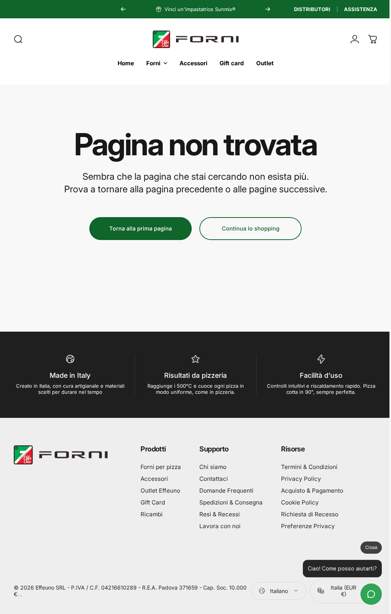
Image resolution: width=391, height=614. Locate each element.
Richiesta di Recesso (309, 514)
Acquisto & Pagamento (312, 490)
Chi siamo (212, 467)
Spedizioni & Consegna (231, 502)
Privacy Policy (301, 478)
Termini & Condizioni (309, 467)
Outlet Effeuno (160, 490)
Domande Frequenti (226, 490)
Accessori (154, 478)
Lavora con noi (220, 526)
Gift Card (153, 502)
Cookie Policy (300, 502)
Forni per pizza (161, 467)
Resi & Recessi (219, 514)
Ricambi (152, 514)
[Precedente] (123, 9)
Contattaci (213, 478)
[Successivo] (267, 9)
